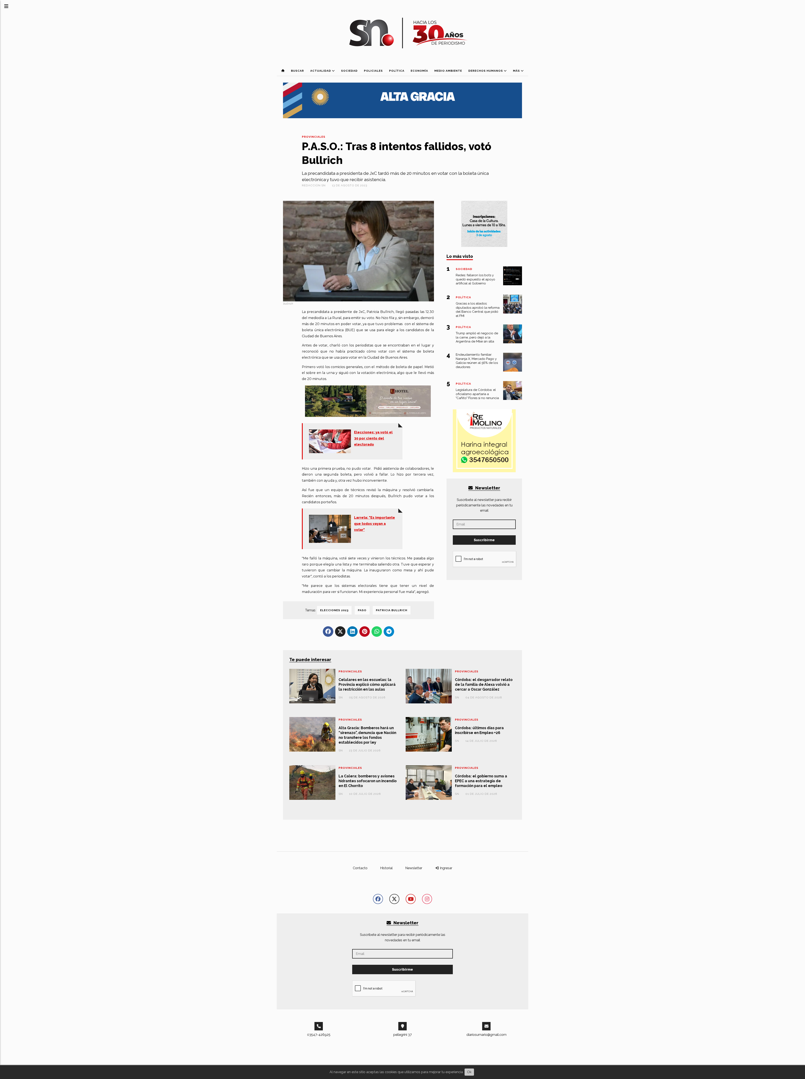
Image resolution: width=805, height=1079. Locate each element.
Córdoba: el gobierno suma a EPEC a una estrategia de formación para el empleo (481, 781)
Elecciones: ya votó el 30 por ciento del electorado (373, 438)
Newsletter (487, 487)
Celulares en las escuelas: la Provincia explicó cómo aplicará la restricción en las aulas (367, 684)
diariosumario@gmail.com (486, 1035)
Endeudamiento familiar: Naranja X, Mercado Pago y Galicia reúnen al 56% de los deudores (477, 361)
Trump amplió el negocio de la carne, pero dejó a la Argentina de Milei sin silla (477, 337)
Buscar (297, 70)
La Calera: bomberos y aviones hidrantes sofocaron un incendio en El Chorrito (368, 781)
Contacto (360, 868)
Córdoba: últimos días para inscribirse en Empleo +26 (479, 730)
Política (396, 70)
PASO (362, 610)
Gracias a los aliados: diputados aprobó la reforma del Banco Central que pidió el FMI (478, 310)
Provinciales (313, 136)
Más (517, 70)
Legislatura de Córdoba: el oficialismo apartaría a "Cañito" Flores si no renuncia (477, 394)
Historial (386, 868)
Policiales (373, 70)
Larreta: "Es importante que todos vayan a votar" (374, 524)
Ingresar (445, 868)
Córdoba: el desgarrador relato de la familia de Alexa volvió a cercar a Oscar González (484, 684)
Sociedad (349, 70)
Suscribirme (484, 540)
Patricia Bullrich (391, 610)
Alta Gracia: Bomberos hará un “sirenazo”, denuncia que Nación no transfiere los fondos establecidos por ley (367, 735)
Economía (419, 70)
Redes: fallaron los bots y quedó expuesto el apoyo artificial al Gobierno (475, 279)
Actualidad (321, 70)
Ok (469, 1072)
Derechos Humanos (486, 70)
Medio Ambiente (448, 70)
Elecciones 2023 (334, 610)
